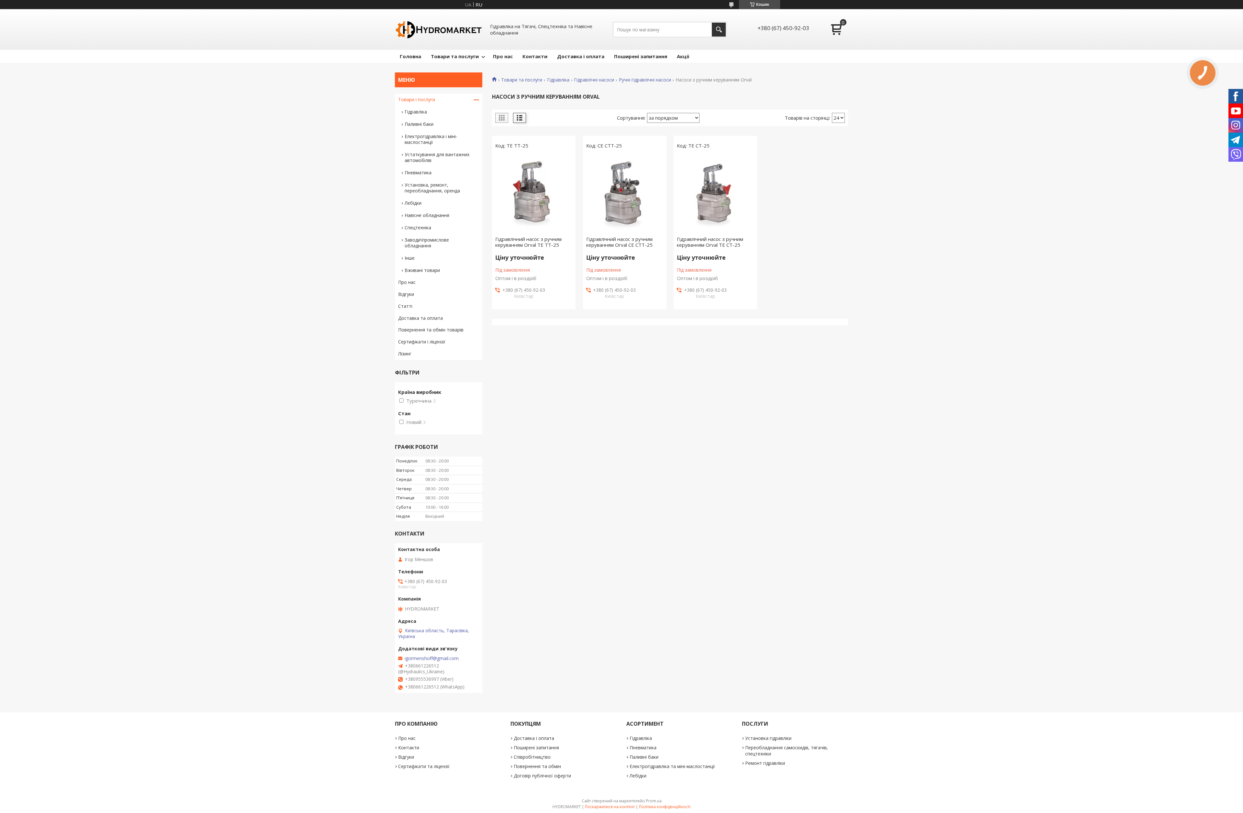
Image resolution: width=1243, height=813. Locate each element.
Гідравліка (558, 80)
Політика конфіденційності (664, 806)
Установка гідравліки (768, 738)
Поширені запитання (640, 56)
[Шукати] (719, 30)
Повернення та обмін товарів (431, 330)
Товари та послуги (455, 56)
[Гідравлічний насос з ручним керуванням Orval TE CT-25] (715, 194)
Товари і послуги (416, 99)
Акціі (683, 56)
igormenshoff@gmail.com (432, 658)
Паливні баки (419, 124)
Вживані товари (422, 270)
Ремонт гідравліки (765, 763)
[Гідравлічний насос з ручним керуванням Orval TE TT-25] (533, 194)
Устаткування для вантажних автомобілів (437, 157)
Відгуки (406, 294)
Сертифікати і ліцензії (421, 342)
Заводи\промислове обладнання (427, 243)
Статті (405, 306)
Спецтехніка (418, 227)
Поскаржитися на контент (610, 806)
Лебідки (413, 203)
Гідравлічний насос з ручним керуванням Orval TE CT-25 (710, 242)
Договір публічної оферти (542, 776)
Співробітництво (532, 757)
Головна (410, 56)
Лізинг (404, 354)
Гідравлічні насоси (594, 80)
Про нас (503, 56)
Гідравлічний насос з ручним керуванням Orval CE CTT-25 (619, 242)
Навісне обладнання (427, 215)
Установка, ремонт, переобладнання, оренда (432, 188)
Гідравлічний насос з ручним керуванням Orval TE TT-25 (528, 242)
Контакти (534, 56)
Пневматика (418, 172)
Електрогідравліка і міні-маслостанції (431, 139)
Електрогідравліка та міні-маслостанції (672, 766)
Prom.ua (654, 801)
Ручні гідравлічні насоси (645, 80)
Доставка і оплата (580, 56)
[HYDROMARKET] (438, 29)
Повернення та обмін (537, 766)
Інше (410, 258)
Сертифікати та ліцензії (424, 766)
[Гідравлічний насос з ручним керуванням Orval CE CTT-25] (624, 194)
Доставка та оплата (420, 318)
